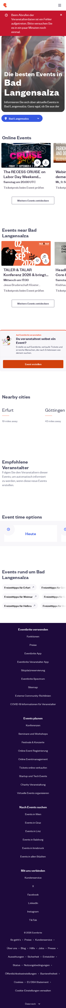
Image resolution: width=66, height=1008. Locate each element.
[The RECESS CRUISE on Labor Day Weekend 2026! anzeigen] (26, 155)
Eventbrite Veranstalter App (33, 661)
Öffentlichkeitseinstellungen (21, 973)
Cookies (18, 982)
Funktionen (33, 636)
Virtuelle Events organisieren (33, 793)
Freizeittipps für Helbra (18, 606)
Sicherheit (33, 956)
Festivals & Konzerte (33, 742)
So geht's (15, 939)
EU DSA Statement (38, 982)
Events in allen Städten (33, 856)
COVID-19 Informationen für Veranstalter (33, 704)
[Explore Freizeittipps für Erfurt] (34, 587)
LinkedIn (33, 903)
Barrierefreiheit (48, 973)
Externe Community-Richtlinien (33, 695)
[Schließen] (61, 14)
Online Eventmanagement (33, 759)
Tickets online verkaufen (33, 767)
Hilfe (32, 948)
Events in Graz (33, 822)
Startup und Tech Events (33, 776)
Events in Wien (33, 814)
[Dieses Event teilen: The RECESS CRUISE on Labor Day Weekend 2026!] (45, 162)
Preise (33, 645)
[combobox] (22, 119)
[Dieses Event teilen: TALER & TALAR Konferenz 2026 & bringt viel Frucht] (45, 260)
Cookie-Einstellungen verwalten (33, 990)
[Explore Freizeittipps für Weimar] (36, 596)
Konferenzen (33, 725)
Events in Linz (33, 831)
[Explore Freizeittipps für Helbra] (35, 605)
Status (16, 965)
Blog (23, 948)
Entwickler (49, 956)
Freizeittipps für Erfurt (17, 587)
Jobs (41, 948)
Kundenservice (33, 877)
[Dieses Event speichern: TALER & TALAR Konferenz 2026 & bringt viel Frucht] (37, 260)
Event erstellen (33, 364)
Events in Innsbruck (33, 848)
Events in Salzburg (33, 839)
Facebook (33, 894)
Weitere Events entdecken (33, 200)
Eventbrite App (33, 653)
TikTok (33, 920)
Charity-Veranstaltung (33, 784)
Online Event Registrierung (33, 750)
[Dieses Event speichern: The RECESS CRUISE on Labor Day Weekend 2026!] (37, 162)
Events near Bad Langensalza (19, 232)
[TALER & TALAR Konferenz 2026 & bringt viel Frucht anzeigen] (26, 253)
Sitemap (33, 687)
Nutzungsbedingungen (37, 965)
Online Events (16, 137)
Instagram (33, 911)
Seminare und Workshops (33, 733)
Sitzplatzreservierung (33, 670)
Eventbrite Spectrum (33, 678)
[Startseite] (5, 5)
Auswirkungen (16, 956)
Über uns (12, 948)
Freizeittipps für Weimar (18, 596)
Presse (52, 948)
